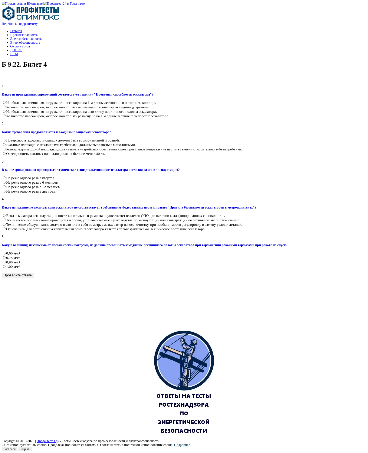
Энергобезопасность (25, 42)
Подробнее (182, 445)
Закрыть (25, 449)
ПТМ (14, 54)
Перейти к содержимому (20, 24)
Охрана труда (20, 46)
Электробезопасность (26, 38)
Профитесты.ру (48, 441)
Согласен (9, 449)
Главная (16, 31)
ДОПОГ (16, 50)
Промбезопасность (23, 35)
